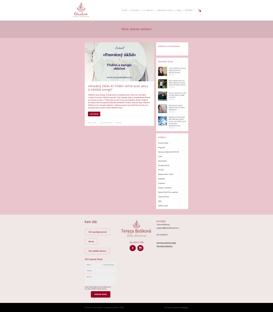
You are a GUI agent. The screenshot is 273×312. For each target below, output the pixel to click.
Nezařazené (162, 161)
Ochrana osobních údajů (166, 243)
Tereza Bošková (107, 123)
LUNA (160, 156)
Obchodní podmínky (165, 246)
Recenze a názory (165, 10)
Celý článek (94, 114)
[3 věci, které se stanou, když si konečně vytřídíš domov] (162, 71)
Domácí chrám (163, 143)
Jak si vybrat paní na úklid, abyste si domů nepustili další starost (177, 83)
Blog (179, 10)
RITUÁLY (161, 170)
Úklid (159, 201)
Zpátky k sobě (163, 206)
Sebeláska (161, 179)
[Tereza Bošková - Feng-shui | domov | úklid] (81, 10)
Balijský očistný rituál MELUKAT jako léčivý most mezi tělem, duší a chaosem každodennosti (177, 121)
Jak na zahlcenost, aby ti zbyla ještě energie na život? (177, 95)
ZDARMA (188, 10)
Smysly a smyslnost (165, 188)
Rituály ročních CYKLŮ (165, 174)
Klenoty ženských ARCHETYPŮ (168, 152)
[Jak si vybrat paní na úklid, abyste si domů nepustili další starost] (162, 83)
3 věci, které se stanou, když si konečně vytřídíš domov (177, 70)
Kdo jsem (135, 10)
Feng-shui (161, 147)
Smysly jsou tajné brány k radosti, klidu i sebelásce (177, 107)
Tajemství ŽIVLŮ (163, 197)
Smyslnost (161, 183)
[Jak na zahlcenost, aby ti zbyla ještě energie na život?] (162, 96)
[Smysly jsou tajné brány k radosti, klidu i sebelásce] (162, 108)
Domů (124, 10)
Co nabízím (148, 10)
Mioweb (185, 307)
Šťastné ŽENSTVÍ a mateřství (168, 192)
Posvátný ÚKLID (163, 165)
